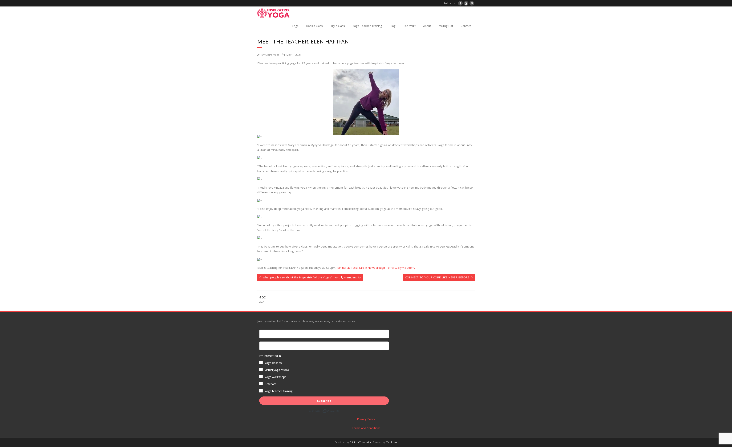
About (427, 26)
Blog (393, 26)
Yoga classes (273, 363)
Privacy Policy (366, 419)
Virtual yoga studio (277, 370)
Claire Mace (272, 54)
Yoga (295, 26)
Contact (466, 26)
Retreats (270, 384)
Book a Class (314, 26)
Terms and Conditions (366, 428)
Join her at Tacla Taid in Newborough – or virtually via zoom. (376, 267)
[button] (324, 373)
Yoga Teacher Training (367, 26)
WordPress (391, 442)
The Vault (409, 26)
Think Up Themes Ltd (361, 442)
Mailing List (446, 26)
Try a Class (337, 26)
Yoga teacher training (279, 391)
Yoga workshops (276, 377)
